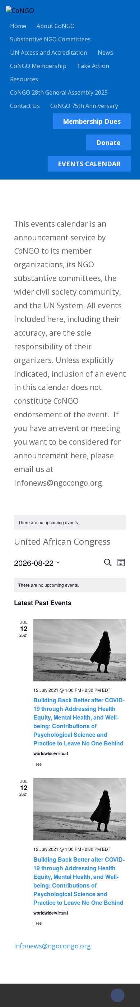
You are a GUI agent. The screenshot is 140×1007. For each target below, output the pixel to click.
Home (18, 26)
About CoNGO (56, 26)
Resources (24, 79)
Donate (108, 142)
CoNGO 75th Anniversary (84, 106)
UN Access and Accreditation (48, 52)
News (105, 52)
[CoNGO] (20, 10)
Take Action (93, 66)
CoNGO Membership (38, 66)
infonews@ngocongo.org (52, 946)
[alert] (70, 522)
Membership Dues (92, 121)
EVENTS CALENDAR (89, 163)
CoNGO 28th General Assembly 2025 (59, 92)
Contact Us (25, 106)
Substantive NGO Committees (50, 39)
